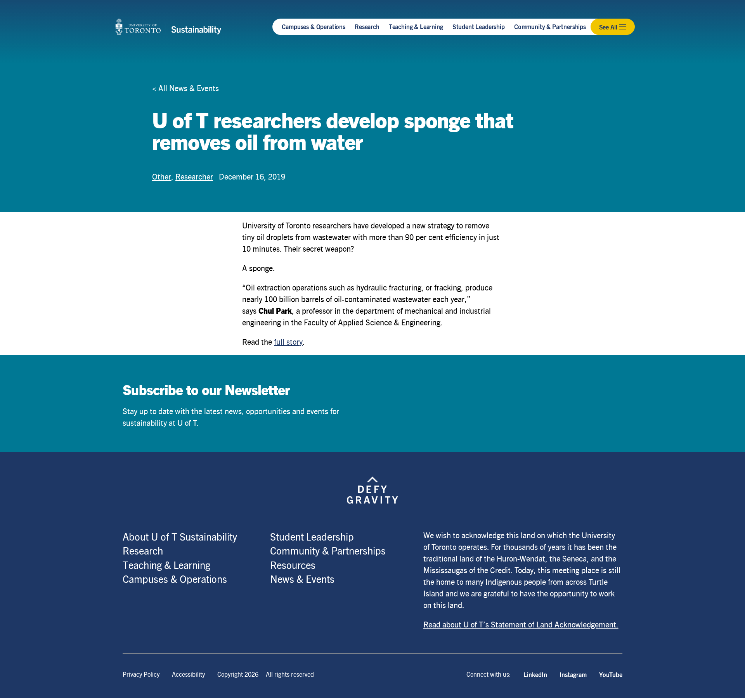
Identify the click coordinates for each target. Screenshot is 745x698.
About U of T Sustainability (180, 536)
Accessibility (188, 674)
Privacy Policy (141, 674)
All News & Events (188, 88)
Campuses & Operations (313, 26)
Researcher (194, 176)
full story (288, 341)
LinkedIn (535, 674)
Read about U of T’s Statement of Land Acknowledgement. (521, 624)
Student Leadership (478, 26)
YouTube (610, 674)
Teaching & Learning (416, 26)
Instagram (573, 674)
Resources (292, 564)
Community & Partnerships (550, 26)
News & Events (302, 578)
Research (367, 26)
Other (161, 176)
